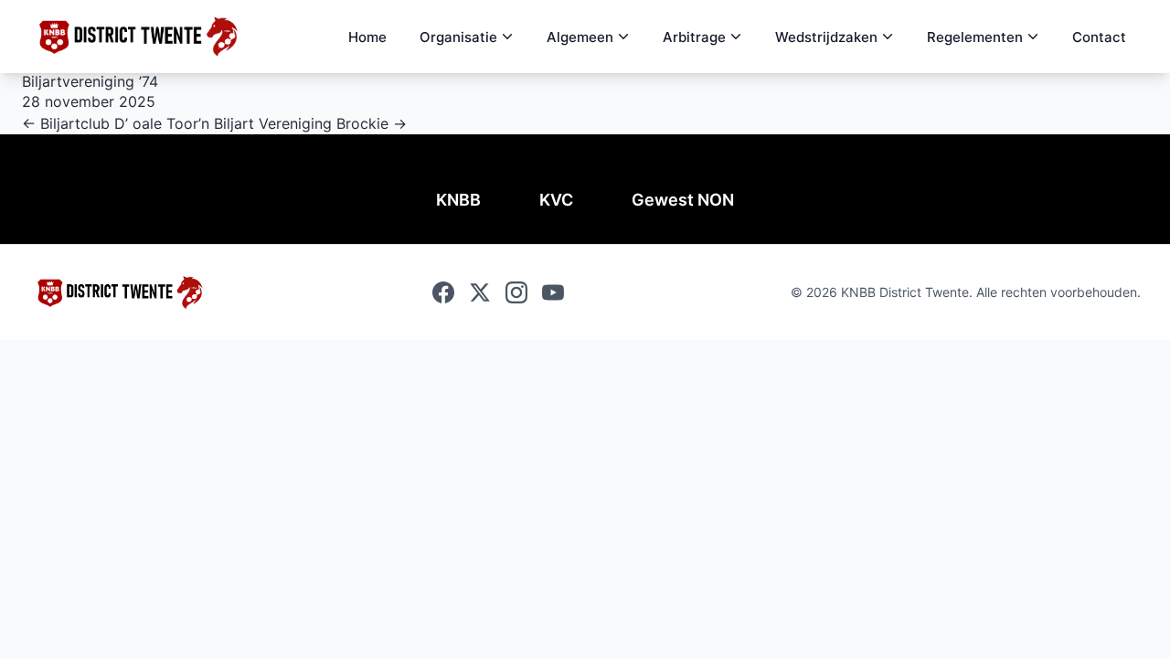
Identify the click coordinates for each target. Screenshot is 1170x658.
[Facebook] (443, 292)
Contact (1099, 37)
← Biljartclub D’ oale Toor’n (118, 123)
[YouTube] (553, 292)
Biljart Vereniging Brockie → (310, 123)
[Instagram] (516, 292)
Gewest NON (683, 199)
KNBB (458, 199)
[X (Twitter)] (480, 292)
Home (367, 37)
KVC (556, 199)
